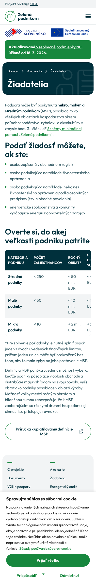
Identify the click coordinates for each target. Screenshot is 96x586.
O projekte (15, 469)
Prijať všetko (48, 560)
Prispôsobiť (26, 575)
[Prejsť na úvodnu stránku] (22, 16)
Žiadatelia (57, 478)
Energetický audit (63, 486)
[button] (87, 16)
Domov (12, 71)
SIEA (34, 4)
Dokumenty (16, 478)
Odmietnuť (70, 575)
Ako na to (34, 71)
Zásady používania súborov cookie (45, 548)
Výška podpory (18, 486)
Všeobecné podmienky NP (58, 46)
